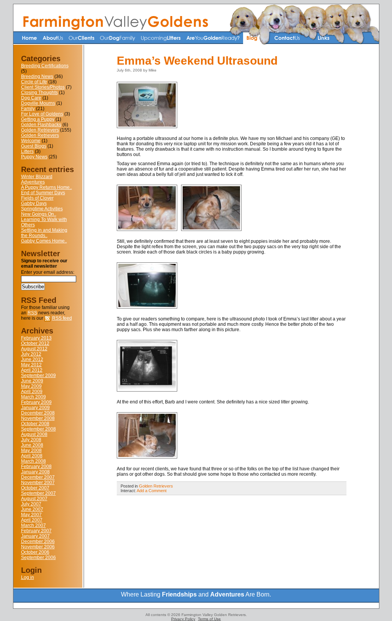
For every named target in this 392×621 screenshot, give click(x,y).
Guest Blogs (33, 146)
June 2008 (32, 445)
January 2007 (35, 536)
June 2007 (32, 509)
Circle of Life (34, 82)
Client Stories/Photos (43, 87)
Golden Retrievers (40, 130)
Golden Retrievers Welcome (40, 138)
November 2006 (38, 546)
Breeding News (37, 76)
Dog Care (31, 98)
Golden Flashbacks (41, 124)
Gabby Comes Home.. (44, 241)
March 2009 (33, 397)
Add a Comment (152, 490)
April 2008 (31, 455)
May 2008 (31, 450)
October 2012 (35, 343)
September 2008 (38, 429)
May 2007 (31, 514)
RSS (32, 312)
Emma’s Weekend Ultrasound (197, 60)
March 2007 (33, 525)
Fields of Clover (37, 198)
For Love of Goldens (42, 114)
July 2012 (31, 354)
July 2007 (31, 504)
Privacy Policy (183, 619)
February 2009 (36, 402)
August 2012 (34, 348)
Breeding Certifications (45, 65)
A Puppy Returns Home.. (46, 187)
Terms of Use (209, 619)
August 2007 (34, 498)
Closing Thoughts (39, 92)
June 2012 (32, 359)
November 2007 (38, 482)
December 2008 (38, 413)
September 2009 (38, 375)
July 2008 (31, 439)
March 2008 (33, 461)
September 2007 (38, 493)
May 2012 (31, 364)
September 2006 (38, 557)
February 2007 (36, 530)
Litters (27, 151)
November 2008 (38, 418)
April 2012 (31, 370)
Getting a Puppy (37, 119)
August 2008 (34, 434)
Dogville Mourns (38, 103)
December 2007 (38, 477)
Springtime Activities (42, 208)
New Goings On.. (38, 214)
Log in (27, 577)
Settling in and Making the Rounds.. (44, 233)
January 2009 (35, 407)
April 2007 (31, 520)
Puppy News (34, 156)
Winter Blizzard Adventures (36, 179)
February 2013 (36, 338)
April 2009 (31, 391)
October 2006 (35, 552)
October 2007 (35, 488)
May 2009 (31, 386)
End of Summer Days (43, 192)
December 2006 (38, 541)
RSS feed (62, 318)
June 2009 (32, 381)
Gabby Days (34, 203)
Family (28, 108)
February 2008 (36, 466)
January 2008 (35, 472)
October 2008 (35, 423)
